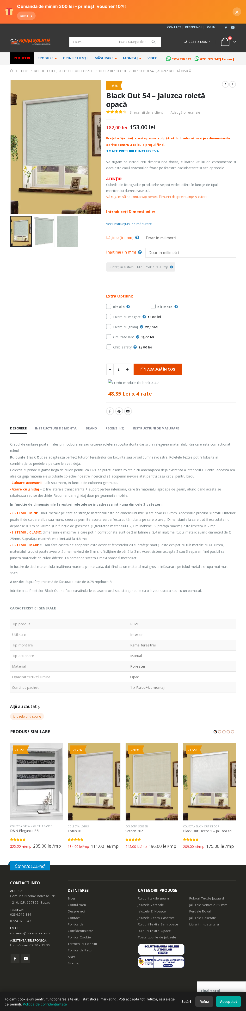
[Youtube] (233, 28)
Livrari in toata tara (204, 924)
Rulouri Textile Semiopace (158, 924)
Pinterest (119, 411)
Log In (210, 27)
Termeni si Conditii (82, 944)
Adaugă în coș (161, 369)
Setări (186, 1001)
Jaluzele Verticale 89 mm (208, 905)
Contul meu (77, 905)
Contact (74, 918)
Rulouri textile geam (153, 898)
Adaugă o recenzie (185, 112)
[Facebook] (226, 28)
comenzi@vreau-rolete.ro (30, 933)
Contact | (175, 27)
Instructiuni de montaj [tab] (56, 428)
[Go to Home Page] (11, 71)
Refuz (204, 1001)
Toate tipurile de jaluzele (157, 937)
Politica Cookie (79, 937)
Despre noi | (194, 27)
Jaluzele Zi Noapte (152, 911)
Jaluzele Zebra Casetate (156, 918)
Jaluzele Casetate (202, 918)
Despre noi (76, 911)
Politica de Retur (80, 950)
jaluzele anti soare (27, 716)
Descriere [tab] (18, 428)
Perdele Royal (200, 911)
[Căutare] (153, 42)
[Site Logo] (30, 41)
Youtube (25, 958)
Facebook (110, 411)
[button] (11, 147)
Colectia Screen (136, 826)
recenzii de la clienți (147, 112)
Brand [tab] (91, 428)
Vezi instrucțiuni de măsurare (129, 224)
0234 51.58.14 (200, 41)
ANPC (72, 957)
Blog (71, 898)
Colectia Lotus (78, 826)
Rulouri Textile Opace (154, 931)
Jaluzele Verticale (151, 905)
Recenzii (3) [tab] (114, 428)
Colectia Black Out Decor (201, 826)
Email (128, 411)
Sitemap (74, 963)
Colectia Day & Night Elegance (31, 826)
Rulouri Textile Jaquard (206, 898)
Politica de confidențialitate (45, 1004)
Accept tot (228, 1001)
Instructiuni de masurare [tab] (156, 428)
